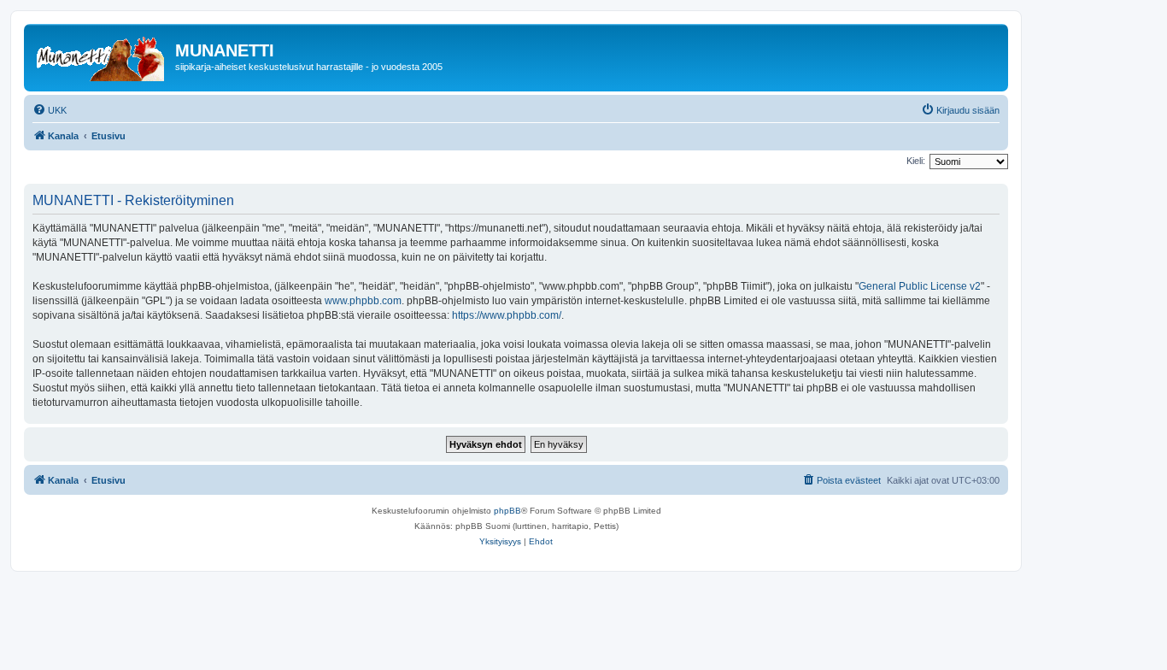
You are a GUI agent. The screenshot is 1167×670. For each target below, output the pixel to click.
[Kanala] (101, 55)
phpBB (507, 510)
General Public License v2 (920, 286)
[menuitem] (49, 110)
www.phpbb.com (363, 301)
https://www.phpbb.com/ (506, 315)
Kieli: (915, 161)
